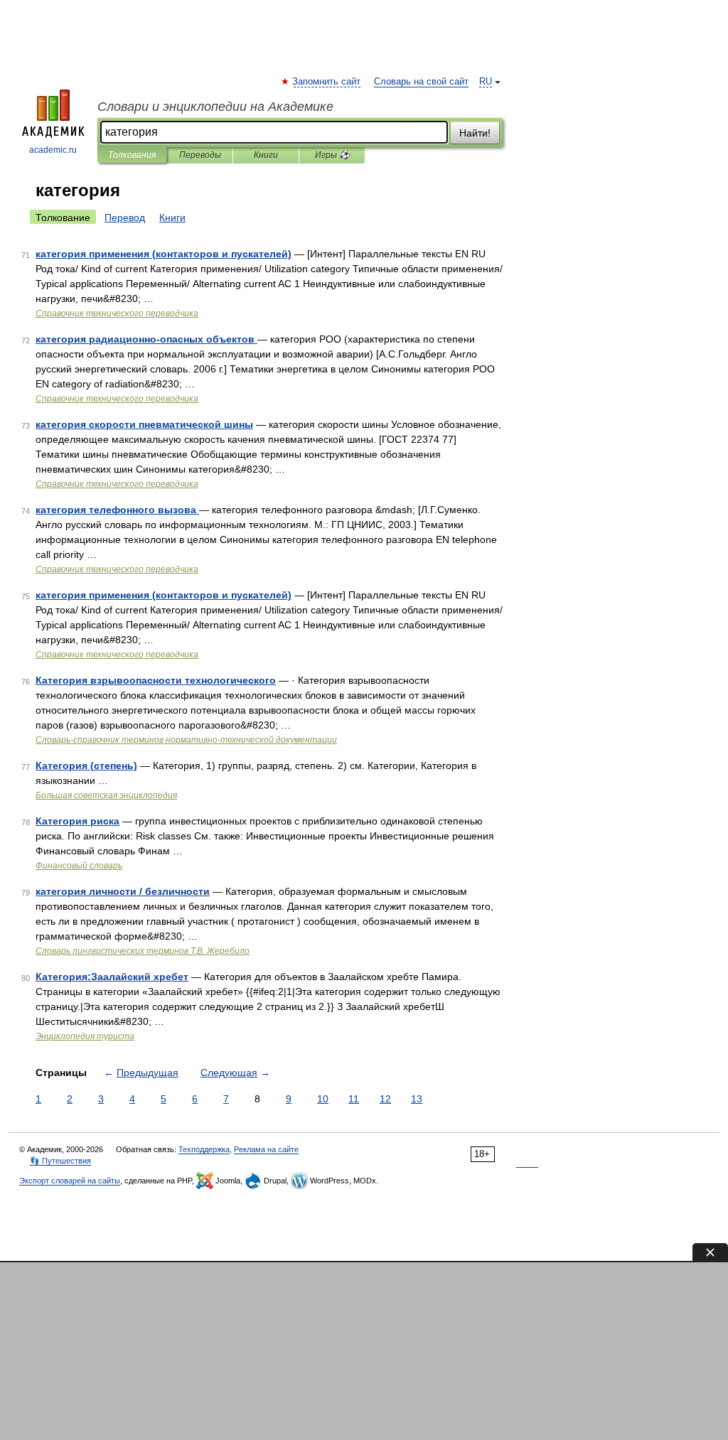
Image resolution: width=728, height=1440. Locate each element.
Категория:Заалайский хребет (112, 976)
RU (485, 82)
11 (353, 1099)
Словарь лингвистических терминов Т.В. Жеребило (143, 951)
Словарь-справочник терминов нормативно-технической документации (186, 740)
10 (322, 1099)
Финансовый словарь (79, 866)
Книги (266, 155)
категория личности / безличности (123, 891)
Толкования (132, 155)
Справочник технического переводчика (117, 313)
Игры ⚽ (332, 155)
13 (416, 1099)
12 (385, 1099)
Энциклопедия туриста (85, 1036)
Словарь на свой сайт (421, 82)
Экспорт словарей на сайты (69, 1180)
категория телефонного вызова (117, 509)
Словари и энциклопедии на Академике (215, 107)
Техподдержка (204, 1149)
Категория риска (77, 821)
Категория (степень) (86, 765)
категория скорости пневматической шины (144, 424)
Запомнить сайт (327, 82)
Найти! (475, 133)
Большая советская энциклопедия (106, 795)
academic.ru (53, 150)
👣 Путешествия (60, 1160)
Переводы (200, 155)
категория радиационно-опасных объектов (146, 339)
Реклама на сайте (266, 1149)
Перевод (125, 217)
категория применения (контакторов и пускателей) (163, 253)
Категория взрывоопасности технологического (156, 680)
